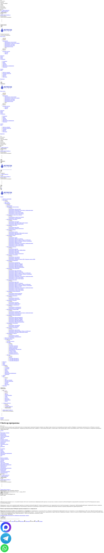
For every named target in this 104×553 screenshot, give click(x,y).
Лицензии (5, 64)
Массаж (2, 438)
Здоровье (4, 74)
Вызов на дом (3, 388)
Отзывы (4, 63)
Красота (4, 75)
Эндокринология (3, 472)
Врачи (4, 62)
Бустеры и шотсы (4, 439)
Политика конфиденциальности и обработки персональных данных (14, 515)
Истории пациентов (7, 73)
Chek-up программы (4, 463)
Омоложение (3, 467)
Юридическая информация (8, 65)
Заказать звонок (3, 12)
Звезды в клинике (6, 72)
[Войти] (0, 186)
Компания (2, 446)
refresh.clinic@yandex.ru (5, 14)
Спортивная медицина (5, 471)
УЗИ (1, 445)
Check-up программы (4, 436)
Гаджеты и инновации (5, 440)
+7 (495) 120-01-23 (5, 10)
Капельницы (3, 433)
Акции (1, 196)
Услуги (1, 430)
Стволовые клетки (4, 444)
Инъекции (2, 443)
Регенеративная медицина (5, 468)
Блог (1, 455)
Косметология (3, 435)
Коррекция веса (3, 465)
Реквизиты (5, 66)
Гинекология (3, 441)
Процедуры (2, 437)
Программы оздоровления (5, 464)
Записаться (3, 83)
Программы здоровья (4, 432)
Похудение (5, 76)
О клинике (5, 61)
